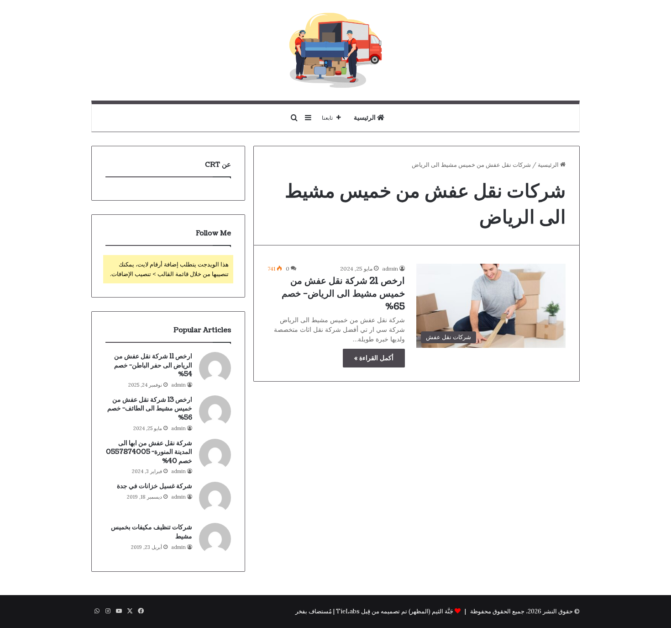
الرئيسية (365, 118)
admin (390, 268)
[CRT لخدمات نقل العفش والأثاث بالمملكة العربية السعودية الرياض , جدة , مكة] (335, 50)
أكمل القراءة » (373, 358)
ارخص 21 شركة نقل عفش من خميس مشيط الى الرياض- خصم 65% (343, 294)
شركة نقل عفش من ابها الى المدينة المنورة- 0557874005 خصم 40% (149, 452)
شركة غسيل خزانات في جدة (154, 486)
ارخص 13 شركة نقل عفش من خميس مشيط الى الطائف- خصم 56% (149, 408)
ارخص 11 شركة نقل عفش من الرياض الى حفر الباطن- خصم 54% (153, 365)
